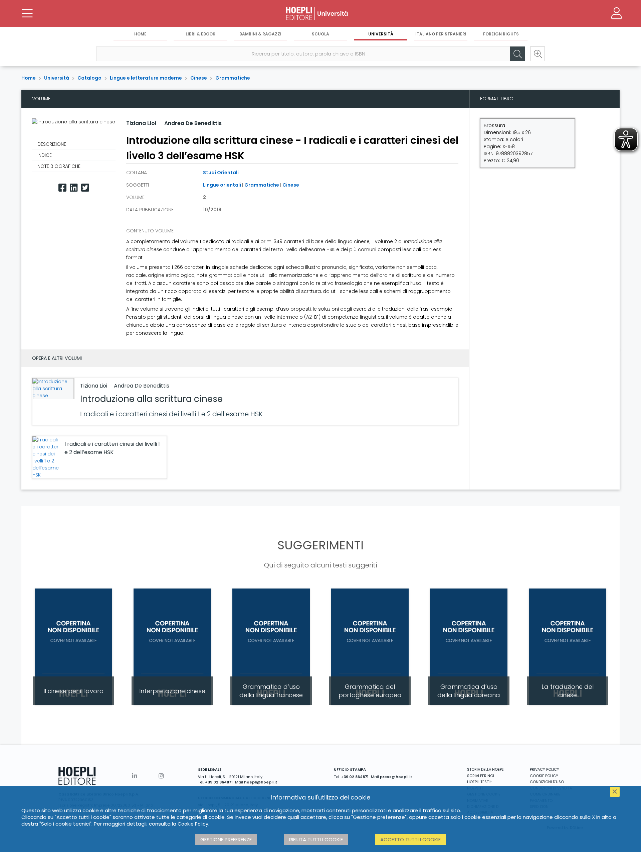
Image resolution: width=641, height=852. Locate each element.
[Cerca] (517, 53)
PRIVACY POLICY (544, 769)
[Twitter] (85, 188)
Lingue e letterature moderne (146, 78)
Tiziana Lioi (141, 123)
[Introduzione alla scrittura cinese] (52, 388)
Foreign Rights (501, 34)
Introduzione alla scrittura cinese (151, 399)
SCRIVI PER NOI (480, 775)
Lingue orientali (222, 185)
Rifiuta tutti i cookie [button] (316, 839)
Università (380, 34)
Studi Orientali (221, 172)
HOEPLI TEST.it (479, 781)
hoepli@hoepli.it (260, 782)
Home (140, 34)
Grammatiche (232, 78)
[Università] (320, 13)
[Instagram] (161, 776)
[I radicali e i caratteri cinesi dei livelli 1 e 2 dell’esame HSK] (46, 457)
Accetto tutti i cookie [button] (410, 839)
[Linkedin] (74, 188)
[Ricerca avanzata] (537, 53)
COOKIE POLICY (544, 775)
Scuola (320, 34)
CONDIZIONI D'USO (547, 781)
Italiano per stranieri (440, 34)
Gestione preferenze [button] (226, 839)
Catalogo (89, 78)
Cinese (198, 78)
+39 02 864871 (219, 782)
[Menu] (27, 13)
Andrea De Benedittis (193, 123)
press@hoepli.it (396, 776)
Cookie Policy (193, 824)
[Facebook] (62, 188)
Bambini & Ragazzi (260, 34)
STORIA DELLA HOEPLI (485, 769)
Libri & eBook (200, 34)
